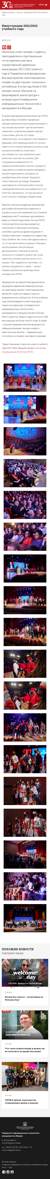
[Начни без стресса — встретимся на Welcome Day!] (25, 973)
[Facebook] (3, 1173)
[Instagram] (8, 1173)
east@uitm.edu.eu (14, 1150)
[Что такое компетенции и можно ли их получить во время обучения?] (25, 1025)
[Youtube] (12, 1173)
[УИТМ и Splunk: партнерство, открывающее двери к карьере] (25, 1076)
